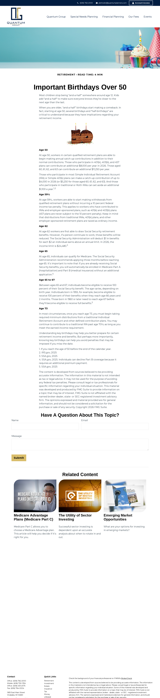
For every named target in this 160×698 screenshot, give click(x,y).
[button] (56, 16)
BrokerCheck (126, 678)
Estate (47, 686)
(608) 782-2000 (86, 3)
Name (15, 420)
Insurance (48, 689)
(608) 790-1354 (19, 683)
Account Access (142, 3)
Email (84, 420)
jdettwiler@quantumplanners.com (113, 3)
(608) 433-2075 (19, 686)
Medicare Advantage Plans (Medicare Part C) (33, 517)
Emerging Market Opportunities (118, 517)
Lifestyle (47, 697)
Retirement (49, 681)
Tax (45, 691)
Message (16, 436)
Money (47, 694)
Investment (49, 683)
